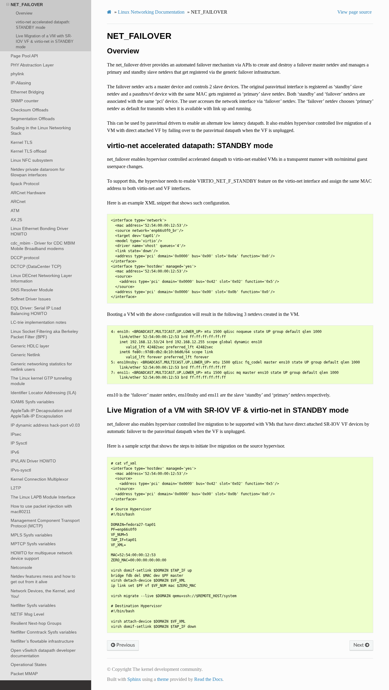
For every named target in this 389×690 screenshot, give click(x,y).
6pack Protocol (25, 183)
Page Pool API (24, 55)
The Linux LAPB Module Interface (43, 497)
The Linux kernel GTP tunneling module (41, 381)
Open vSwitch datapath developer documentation (43, 653)
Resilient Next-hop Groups (36, 623)
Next (359, 645)
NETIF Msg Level (27, 614)
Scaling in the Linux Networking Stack (41, 130)
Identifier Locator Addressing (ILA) (43, 392)
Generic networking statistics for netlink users (41, 366)
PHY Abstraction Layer (32, 65)
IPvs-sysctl (21, 470)
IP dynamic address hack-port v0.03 (45, 425)
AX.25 (16, 219)
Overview (24, 13)
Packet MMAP (24, 673)
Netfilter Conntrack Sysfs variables (44, 632)
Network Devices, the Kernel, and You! (43, 593)
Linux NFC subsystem (32, 160)
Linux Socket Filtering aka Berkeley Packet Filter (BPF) (44, 334)
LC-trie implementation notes (38, 322)
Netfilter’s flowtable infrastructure (42, 641)
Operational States (28, 664)
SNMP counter (25, 100)
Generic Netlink (25, 354)
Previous (125, 645)
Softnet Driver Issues (31, 298)
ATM (15, 210)
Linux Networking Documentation (151, 12)
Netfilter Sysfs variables (33, 605)
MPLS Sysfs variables (31, 535)
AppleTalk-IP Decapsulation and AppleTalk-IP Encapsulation (41, 413)
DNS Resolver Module (32, 289)
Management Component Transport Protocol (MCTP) (45, 523)
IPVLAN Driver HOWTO (33, 460)
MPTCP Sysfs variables (33, 543)
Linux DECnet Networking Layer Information (41, 278)
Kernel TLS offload (28, 151)
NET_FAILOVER (27, 4)
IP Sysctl (19, 443)
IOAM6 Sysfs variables (32, 401)
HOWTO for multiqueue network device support (41, 555)
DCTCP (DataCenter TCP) (36, 266)
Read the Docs (208, 679)
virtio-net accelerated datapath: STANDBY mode (43, 25)
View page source (354, 12)
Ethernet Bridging (27, 92)
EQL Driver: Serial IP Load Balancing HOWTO (36, 311)
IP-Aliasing (21, 82)
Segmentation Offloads (33, 118)
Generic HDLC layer (30, 345)
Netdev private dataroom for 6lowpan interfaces (38, 172)
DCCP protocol (25, 257)
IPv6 (15, 452)
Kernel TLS (21, 142)
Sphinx (134, 679)
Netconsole (21, 567)
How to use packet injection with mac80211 (41, 509)
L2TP (16, 487)
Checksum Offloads (29, 109)
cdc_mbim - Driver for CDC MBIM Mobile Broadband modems (43, 246)
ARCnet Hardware (28, 192)
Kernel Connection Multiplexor (39, 479)
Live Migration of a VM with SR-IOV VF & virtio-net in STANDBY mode (45, 41)
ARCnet (18, 201)
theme (163, 679)
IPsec (16, 434)
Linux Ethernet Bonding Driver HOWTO (39, 231)
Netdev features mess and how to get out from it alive (43, 579)
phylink (17, 73)
